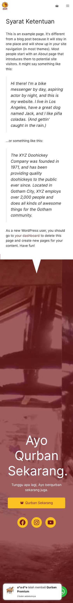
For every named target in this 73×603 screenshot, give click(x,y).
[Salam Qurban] (5, 6)
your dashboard (27, 236)
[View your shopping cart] (57, 6)
